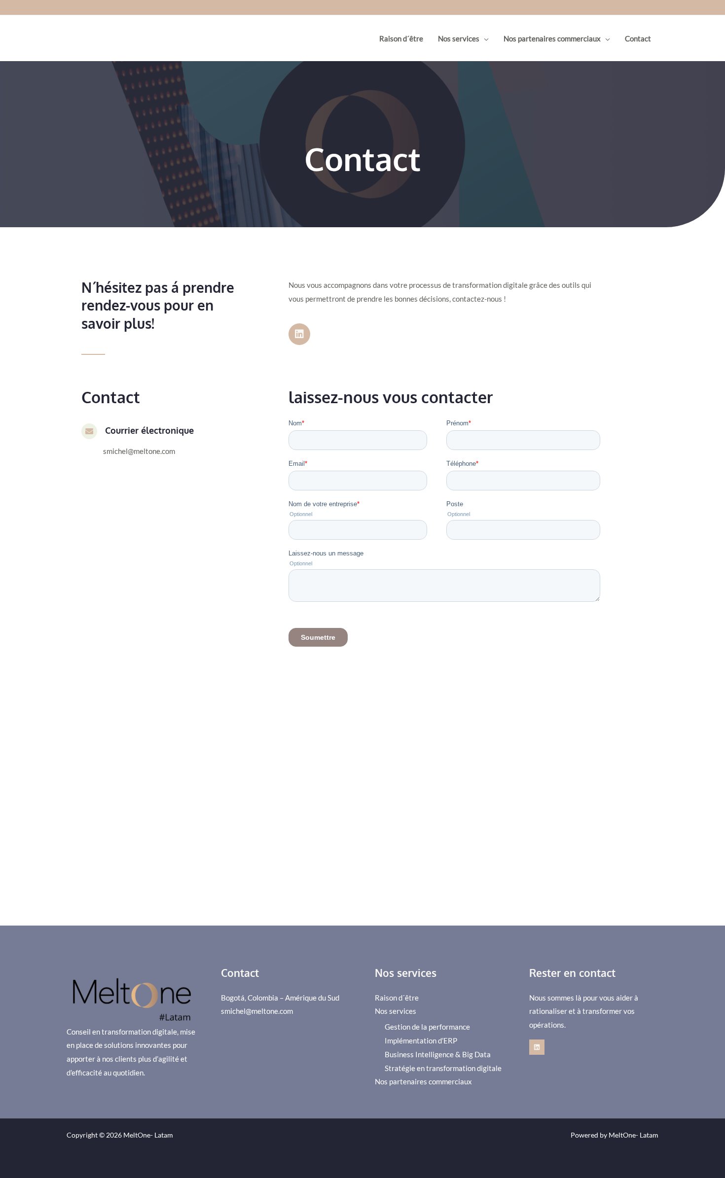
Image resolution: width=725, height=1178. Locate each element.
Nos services (458, 38)
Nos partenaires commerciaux (552, 38)
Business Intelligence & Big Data (438, 1054)
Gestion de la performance (427, 1026)
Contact (638, 38)
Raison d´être (401, 38)
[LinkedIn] (536, 1047)
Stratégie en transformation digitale (443, 1068)
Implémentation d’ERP (421, 1040)
